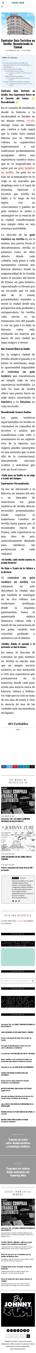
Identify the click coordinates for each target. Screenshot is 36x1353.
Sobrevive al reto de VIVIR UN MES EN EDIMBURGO (17, 1067)
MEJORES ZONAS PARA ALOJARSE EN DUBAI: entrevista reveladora (14, 1120)
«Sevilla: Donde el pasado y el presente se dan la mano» (20, 84)
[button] (32, 980)
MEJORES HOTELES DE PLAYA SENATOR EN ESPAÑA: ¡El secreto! (17, 1113)
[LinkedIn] (18, 1330)
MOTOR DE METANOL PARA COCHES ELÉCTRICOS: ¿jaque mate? (16, 1089)
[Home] (27, 1330)
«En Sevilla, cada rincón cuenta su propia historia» (19, 79)
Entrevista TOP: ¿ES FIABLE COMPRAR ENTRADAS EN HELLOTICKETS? (15, 820)
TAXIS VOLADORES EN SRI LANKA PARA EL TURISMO (16, 857)
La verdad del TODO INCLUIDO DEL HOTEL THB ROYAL (18, 1053)
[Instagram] (11, 1330)
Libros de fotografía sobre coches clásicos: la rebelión (16, 1280)
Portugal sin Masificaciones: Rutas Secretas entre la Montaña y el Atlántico (16, 1047)
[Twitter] (9, 766)
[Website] (19, 901)
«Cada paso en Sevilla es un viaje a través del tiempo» (20, 73)
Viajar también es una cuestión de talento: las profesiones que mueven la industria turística (16, 1060)
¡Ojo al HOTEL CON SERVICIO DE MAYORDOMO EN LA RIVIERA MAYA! (17, 1105)
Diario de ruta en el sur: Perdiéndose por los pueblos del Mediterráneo (16, 1255)
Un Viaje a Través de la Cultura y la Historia (16, 82)
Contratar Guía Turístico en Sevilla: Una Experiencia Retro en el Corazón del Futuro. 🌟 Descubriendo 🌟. (17, 65)
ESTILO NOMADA (26, 50)
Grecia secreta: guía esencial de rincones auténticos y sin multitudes (15, 1082)
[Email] (32, 766)
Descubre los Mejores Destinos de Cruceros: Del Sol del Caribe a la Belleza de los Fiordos (17, 1097)
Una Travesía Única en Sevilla (12, 69)
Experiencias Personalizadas (14, 76)
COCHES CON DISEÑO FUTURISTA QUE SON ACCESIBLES (14, 1074)
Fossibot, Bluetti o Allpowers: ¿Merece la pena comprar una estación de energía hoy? (16, 1243)
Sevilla (31, 120)
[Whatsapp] (26, 766)
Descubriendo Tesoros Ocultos (15, 71)
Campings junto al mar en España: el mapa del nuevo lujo (16, 1268)
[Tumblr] (24, 1330)
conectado (20, 921)
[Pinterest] (15, 766)
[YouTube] (21, 1330)
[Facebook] (4, 766)
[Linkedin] (21, 766)
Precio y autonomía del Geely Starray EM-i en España (17, 868)
